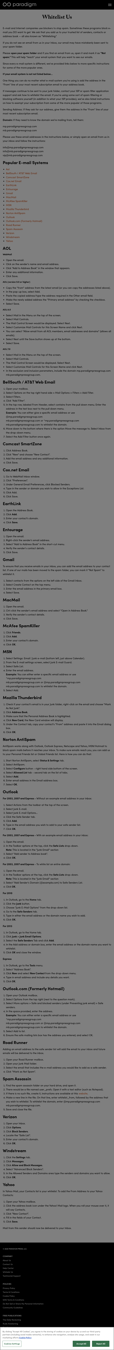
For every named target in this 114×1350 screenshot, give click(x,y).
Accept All (81, 1343)
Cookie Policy (25, 1337)
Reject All (100, 1343)
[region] (57, 1338)
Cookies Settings (12, 1343)
